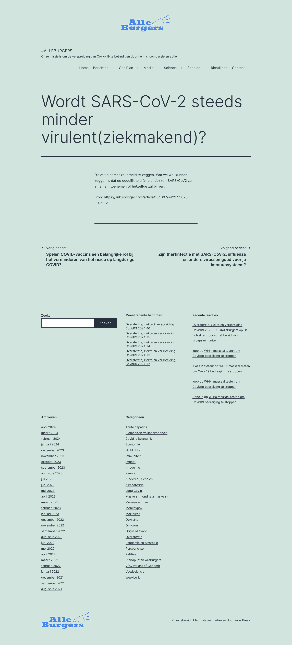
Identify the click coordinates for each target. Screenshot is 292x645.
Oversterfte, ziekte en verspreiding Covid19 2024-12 (151, 362)
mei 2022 (48, 548)
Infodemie (133, 467)
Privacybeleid (181, 620)
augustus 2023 (51, 473)
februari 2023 (51, 508)
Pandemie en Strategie (142, 543)
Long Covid (134, 490)
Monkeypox (134, 508)
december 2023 (52, 450)
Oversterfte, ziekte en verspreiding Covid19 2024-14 (151, 344)
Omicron (132, 525)
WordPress (242, 620)
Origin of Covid (136, 531)
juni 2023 (47, 485)
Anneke (197, 397)
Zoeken (46, 315)
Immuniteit (133, 456)
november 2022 (52, 525)
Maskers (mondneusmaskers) (147, 496)
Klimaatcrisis (134, 485)
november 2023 (52, 456)
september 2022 (53, 531)
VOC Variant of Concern (143, 566)
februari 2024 (51, 438)
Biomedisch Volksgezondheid (146, 433)
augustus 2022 (51, 537)
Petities (131, 554)
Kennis (130, 473)
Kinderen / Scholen (139, 479)
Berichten (100, 68)
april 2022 (48, 554)
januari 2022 (50, 571)
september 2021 (52, 583)
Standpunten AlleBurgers (143, 560)
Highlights (133, 450)
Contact (238, 68)
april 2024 (48, 427)
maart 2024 (49, 433)
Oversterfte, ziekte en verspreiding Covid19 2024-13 (151, 353)
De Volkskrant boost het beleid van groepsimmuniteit (220, 335)
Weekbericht (134, 577)
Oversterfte (134, 537)
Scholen (193, 68)
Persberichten (135, 548)
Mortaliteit (133, 514)
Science (170, 68)
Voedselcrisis (135, 571)
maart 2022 (49, 560)
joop (195, 350)
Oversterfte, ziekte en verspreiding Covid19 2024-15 (151, 335)
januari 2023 (50, 514)
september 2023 (53, 467)
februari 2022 (51, 566)
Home (84, 68)
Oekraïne (132, 519)
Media (148, 68)
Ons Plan (126, 68)
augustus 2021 (51, 589)
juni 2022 (47, 543)
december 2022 (52, 519)
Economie (133, 444)
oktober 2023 (51, 462)
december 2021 (52, 577)
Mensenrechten (137, 502)
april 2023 (48, 496)
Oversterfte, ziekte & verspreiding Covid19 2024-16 (150, 326)
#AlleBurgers (56, 50)
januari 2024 (50, 444)
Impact (131, 462)
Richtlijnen (219, 68)
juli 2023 (47, 479)
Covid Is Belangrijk (139, 438)
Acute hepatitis (136, 427)
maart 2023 (49, 502)
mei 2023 (48, 490)
